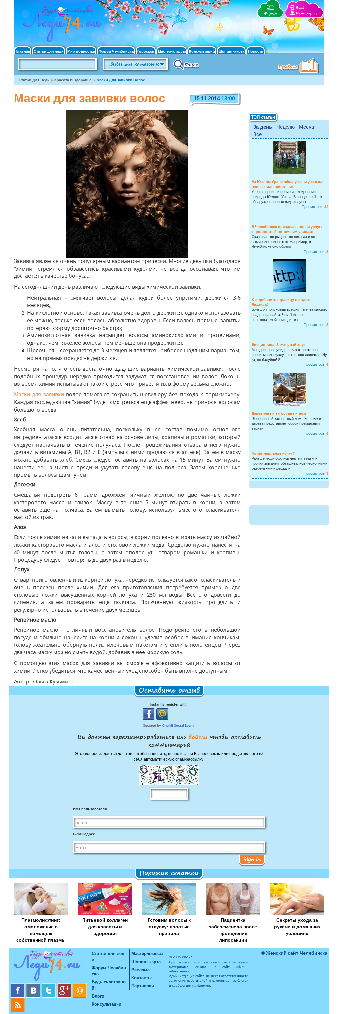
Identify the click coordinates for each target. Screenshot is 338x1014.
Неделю (285, 126)
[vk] (34, 985)
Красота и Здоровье (73, 79)
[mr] (80, 985)
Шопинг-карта (231, 51)
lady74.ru (242, 966)
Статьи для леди (49, 51)
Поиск (186, 64)
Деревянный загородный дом (279, 413)
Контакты (141, 977)
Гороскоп (145, 51)
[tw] (49, 985)
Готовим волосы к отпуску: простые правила (169, 926)
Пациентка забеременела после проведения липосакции (233, 929)
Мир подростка (81, 51)
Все (257, 133)
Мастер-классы (172, 51)
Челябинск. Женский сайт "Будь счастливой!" (60, 25)
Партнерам (142, 985)
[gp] (65, 985)
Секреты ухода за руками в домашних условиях (297, 926)
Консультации (202, 51)
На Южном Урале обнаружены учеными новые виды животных (288, 184)
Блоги (98, 996)
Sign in (252, 859)
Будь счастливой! (109, 984)
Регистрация (308, 13)
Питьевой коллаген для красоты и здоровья (105, 926)
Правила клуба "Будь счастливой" (299, 66)
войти (198, 736)
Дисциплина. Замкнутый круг (278, 344)
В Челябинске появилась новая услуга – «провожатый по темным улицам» (288, 229)
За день (262, 126)
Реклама (140, 969)
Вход (300, 8)
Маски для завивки (39, 395)
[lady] (50, 966)
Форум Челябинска (116, 51)
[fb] (18, 985)
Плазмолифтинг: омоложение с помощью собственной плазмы (41, 929)
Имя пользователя (90, 808)
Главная (23, 51)
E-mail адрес (84, 833)
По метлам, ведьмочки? (273, 453)
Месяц (306, 126)
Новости (255, 51)
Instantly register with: (169, 704)
